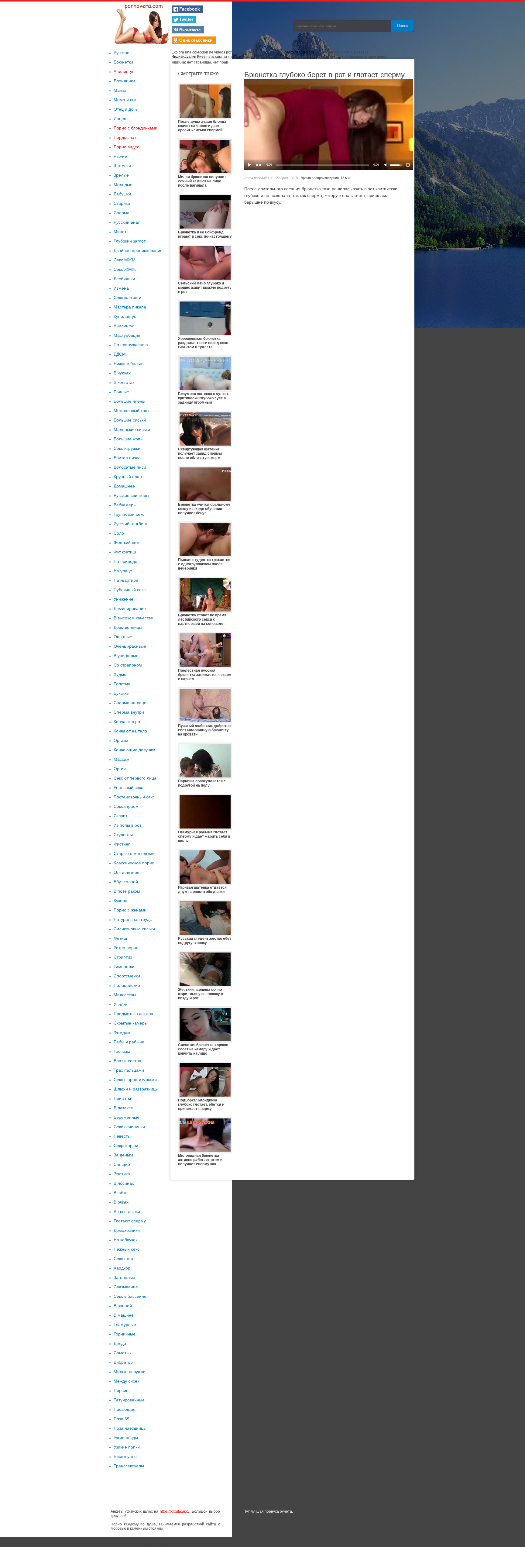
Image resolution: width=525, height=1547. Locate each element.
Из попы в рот (127, 825)
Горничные (125, 1334)
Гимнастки (124, 966)
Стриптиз (123, 957)
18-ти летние (126, 872)
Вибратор (123, 1362)
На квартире (126, 580)
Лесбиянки (124, 278)
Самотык (122, 1352)
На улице (123, 570)
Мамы (120, 90)
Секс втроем (126, 806)
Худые (120, 674)
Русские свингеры (131, 495)
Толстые (122, 683)
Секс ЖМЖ (125, 269)
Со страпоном (128, 665)
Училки (121, 1004)
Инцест (121, 118)
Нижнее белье (128, 363)
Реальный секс (128, 787)
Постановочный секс (134, 796)
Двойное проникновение (138, 250)
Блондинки (124, 80)
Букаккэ (121, 693)
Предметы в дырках (133, 1013)
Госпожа (122, 1051)
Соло (119, 533)
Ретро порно (126, 947)
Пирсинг (122, 1390)
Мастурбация (127, 335)
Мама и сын (126, 99)
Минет (120, 231)
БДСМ (120, 354)
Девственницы (128, 627)
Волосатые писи (130, 467)
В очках (121, 1202)
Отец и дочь (126, 109)
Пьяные (121, 391)
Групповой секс (129, 514)
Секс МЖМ (125, 259)
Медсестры (125, 994)
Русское (121, 52)
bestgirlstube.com (299, 52)
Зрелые (121, 175)
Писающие (125, 1409)
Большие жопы (128, 438)
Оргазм (121, 740)
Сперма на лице (130, 702)
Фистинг (122, 844)
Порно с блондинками (135, 128)
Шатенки (122, 165)
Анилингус (124, 71)
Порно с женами (130, 910)
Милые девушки (130, 1371)
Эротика (122, 1173)
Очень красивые (130, 646)
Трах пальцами (129, 1070)
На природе (125, 561)
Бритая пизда (127, 457)
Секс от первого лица (135, 778)
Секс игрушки (127, 448)
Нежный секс (126, 1249)
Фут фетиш (125, 552)
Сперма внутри (129, 712)
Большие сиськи (130, 420)
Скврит (120, 815)
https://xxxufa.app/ (174, 1511)
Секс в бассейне (130, 1296)
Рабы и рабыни (129, 1041)
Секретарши (126, 1145)
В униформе (126, 655)
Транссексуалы (129, 1465)
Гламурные (125, 1324)
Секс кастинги (127, 297)
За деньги (123, 1154)
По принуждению (131, 344)
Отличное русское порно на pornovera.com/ (141, 23)
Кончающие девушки (134, 749)
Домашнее (124, 486)
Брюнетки (123, 62)
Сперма (121, 212)
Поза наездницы (130, 1428)
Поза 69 (121, 1418)
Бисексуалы (125, 1456)
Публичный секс (130, 589)
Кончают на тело (130, 731)
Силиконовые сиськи (134, 928)
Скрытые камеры (131, 1023)
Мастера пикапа (130, 307)
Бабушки (122, 193)
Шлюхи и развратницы (136, 1089)
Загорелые (124, 1277)
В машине (124, 1315)
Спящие (122, 1164)
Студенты (123, 834)
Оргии (120, 768)
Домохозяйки (127, 1230)
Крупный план (128, 476)
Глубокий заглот (130, 241)
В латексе (123, 1107)
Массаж (121, 759)
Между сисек (126, 1381)
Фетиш (120, 938)
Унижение (123, 599)
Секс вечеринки (129, 1126)
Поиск (402, 25)
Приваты (122, 1098)
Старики (122, 203)
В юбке (121, 1192)
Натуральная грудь (133, 919)
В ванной (123, 1305)
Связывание (126, 1286)
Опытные (123, 636)
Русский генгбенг (130, 523)
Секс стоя (123, 1258)
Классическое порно (134, 862)
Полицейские (127, 985)
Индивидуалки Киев (188, 56)
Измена (121, 288)
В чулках (122, 372)
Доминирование (130, 608)
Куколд (120, 900)
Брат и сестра (127, 1060)
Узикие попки (127, 1447)
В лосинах (124, 1183)
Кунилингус (125, 316)
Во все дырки (127, 1211)
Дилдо (120, 1343)
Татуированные (129, 1399)
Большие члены (129, 401)
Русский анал (127, 222)
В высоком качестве (133, 617)
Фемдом (122, 1032)
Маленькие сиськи (132, 429)
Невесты (122, 1136)
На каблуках (126, 1239)
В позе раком (127, 891)
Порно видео (126, 146)
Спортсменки (127, 975)
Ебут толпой (126, 881)
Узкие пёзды (126, 1437)
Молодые (123, 184)
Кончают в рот (128, 721)
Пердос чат (125, 137)
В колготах (124, 382)
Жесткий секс (127, 542)
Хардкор (122, 1268)
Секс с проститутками (135, 1079)
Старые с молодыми (134, 853)
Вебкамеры (125, 504)
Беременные (126, 1117)
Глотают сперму (130, 1220)
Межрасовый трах (131, 410)
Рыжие (120, 156)
